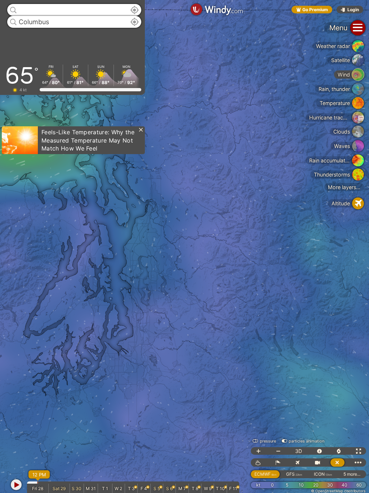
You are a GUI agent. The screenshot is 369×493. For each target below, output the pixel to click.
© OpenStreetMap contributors (338, 491)
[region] (184, 246)
